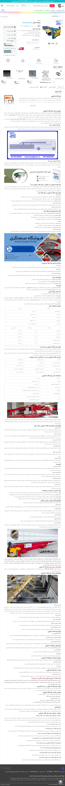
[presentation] (63, 76)
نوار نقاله (60, 16)
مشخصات (51, 87)
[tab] (60, 87)
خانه (63, 16)
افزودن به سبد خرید (7, 51)
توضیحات (59, 87)
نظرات (42, 87)
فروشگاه (2, 10)
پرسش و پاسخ (33, 87)
